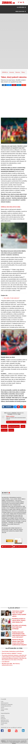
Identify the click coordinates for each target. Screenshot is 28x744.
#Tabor (23, 426)
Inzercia (2, 707)
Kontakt (2, 710)
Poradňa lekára (4, 723)
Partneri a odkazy (4, 709)
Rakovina (17, 72)
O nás (2, 701)
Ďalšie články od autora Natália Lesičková (17, 422)
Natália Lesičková (10, 416)
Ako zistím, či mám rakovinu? (11, 298)
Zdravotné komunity (5, 721)
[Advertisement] (14, 27)
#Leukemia (4, 430)
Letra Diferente (5, 661)
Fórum (2, 724)
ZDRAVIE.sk (5, 72)
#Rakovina (4, 426)
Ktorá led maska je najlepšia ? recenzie (12, 653)
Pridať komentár (7, 546)
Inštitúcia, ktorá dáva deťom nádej (10, 206)
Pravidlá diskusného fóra (6, 706)
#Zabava (11, 430)
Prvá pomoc (3, 718)
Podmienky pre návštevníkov (7, 704)
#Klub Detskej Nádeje (14, 426)
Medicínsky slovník (5, 720)
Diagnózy (3, 717)
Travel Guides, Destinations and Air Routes (13, 651)
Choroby (2, 715)
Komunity (11, 72)
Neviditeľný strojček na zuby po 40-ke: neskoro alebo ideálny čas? (18, 620)
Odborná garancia (4, 703)
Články (23, 72)
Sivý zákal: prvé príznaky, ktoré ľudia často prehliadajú (19, 627)
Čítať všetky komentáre (20, 546)
